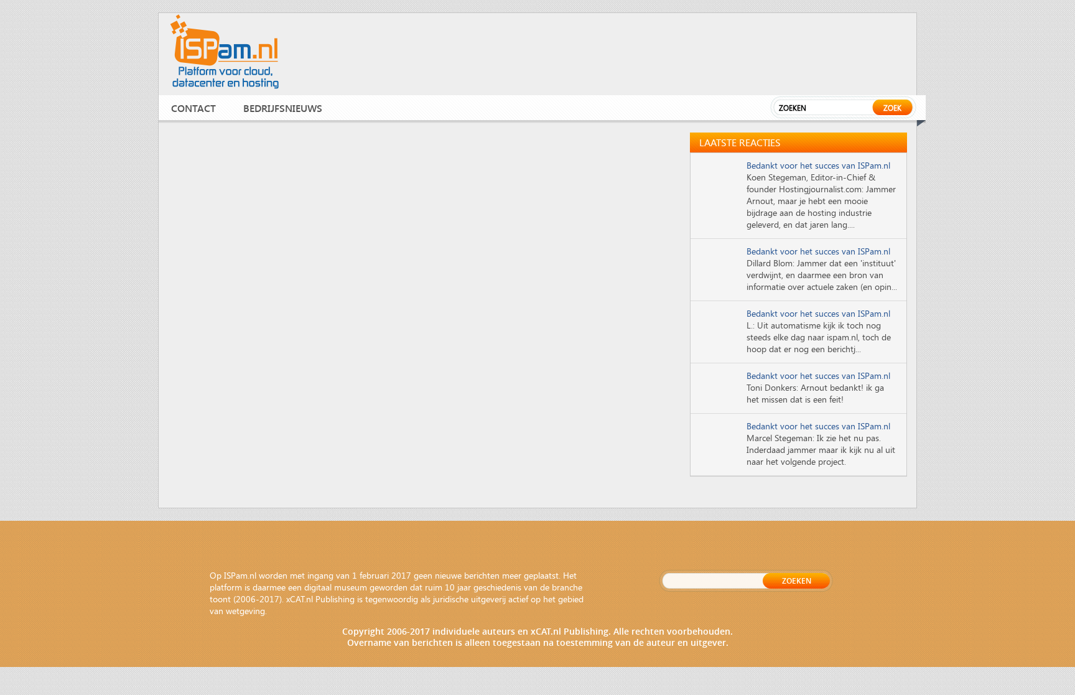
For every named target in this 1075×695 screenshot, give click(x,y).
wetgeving (245, 611)
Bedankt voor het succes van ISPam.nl (818, 165)
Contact (193, 107)
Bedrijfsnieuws (282, 107)
